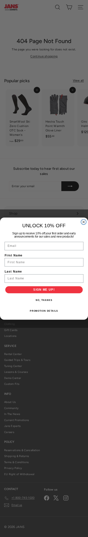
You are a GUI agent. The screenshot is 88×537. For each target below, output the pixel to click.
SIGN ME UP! (44, 289)
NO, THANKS (44, 300)
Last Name (13, 271)
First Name (13, 255)
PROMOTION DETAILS (44, 310)
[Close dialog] (83, 222)
